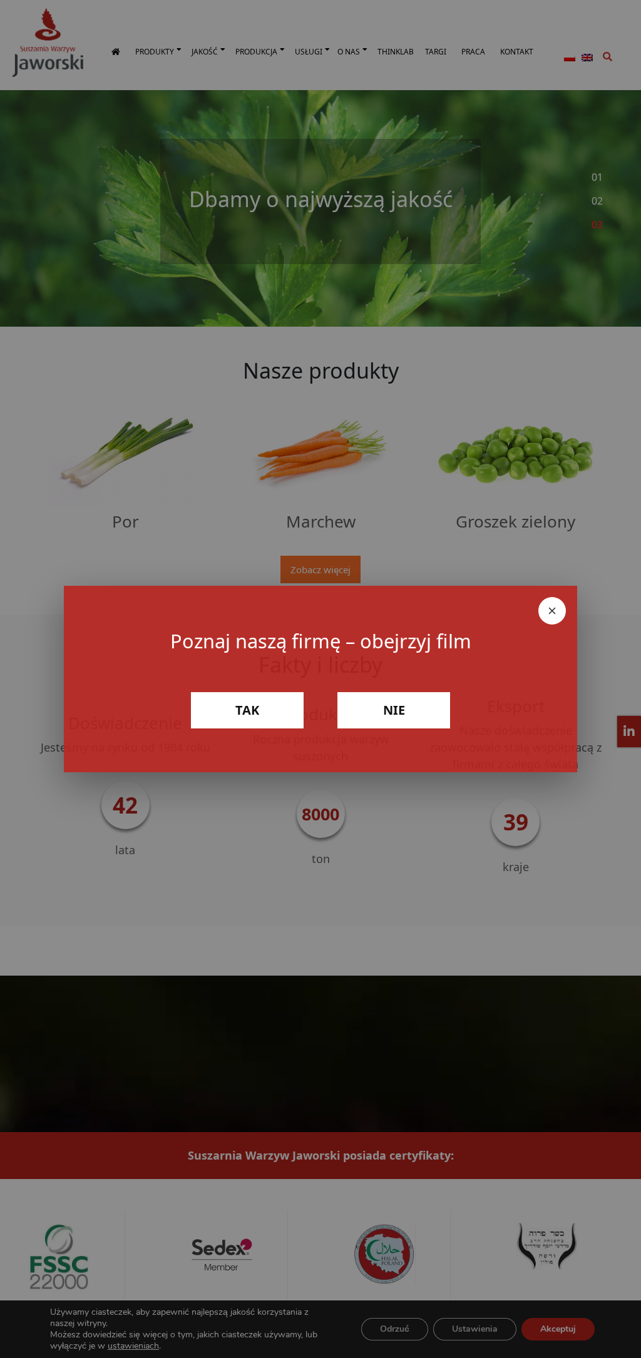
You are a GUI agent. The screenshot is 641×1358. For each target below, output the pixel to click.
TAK (247, 710)
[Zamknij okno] (552, 611)
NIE (394, 710)
